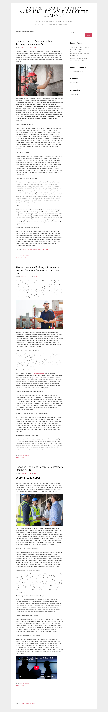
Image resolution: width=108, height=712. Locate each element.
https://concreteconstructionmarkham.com (35, 249)
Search (72, 32)
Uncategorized (24, 255)
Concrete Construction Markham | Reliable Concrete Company (54, 11)
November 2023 (74, 82)
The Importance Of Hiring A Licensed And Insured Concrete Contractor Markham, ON (39, 270)
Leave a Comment (21, 257)
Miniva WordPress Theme (28, 703)
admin (35, 47)
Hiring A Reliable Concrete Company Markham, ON (54, 21)
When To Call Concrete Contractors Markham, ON (54, 24)
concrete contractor (38, 373)
